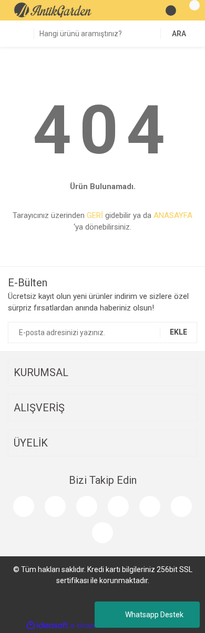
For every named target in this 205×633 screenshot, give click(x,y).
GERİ (95, 215)
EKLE (178, 332)
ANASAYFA (172, 215)
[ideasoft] (47, 625)
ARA (179, 33)
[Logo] (53, 10)
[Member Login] (171, 10)
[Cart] (189, 10)
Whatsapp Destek (154, 614)
